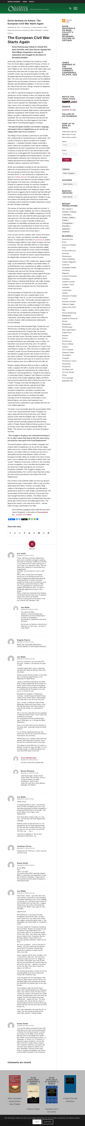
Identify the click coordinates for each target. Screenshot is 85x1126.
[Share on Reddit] (43, 533)
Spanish (65, 229)
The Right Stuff (67, 369)
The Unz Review (68, 372)
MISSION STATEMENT (14, 1)
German (66, 215)
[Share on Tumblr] (34, 533)
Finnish (65, 212)
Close (37, 1122)
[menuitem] (14, 1)
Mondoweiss (66, 324)
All (63, 209)
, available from (20, 515)
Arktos (28, 515)
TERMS (25, 1)
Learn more (47, 1122)
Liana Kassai (39, 240)
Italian (71, 217)
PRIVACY (31, 1)
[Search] (69, 8)
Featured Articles (38, 27)
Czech (69, 209)
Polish (65, 220)
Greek (65, 217)
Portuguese (67, 223)
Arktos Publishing (68, 259)
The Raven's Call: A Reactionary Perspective (69, 363)
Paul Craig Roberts (69, 330)
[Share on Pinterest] (24, 533)
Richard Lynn (67, 341)
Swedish (66, 232)
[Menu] (74, 8)
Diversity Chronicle (69, 301)
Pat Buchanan (67, 327)
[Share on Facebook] (10, 533)
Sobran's (65, 347)
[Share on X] (15, 533)
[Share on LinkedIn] (29, 533)
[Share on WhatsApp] (19, 533)
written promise (21, 177)
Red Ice (65, 338)
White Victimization (36, 30)
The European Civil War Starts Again (29, 40)
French (73, 212)
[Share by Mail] (48, 533)
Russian (65, 226)
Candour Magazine (69, 262)
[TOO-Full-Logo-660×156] (29, 8)
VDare (64, 375)
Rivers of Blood (67, 344)
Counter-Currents (68, 282)
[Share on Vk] (39, 533)
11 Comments (25, 27)
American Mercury (69, 251)
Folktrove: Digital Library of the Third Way (69, 307)
